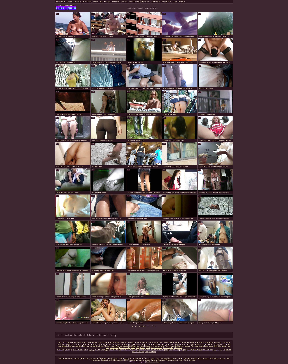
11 (147, 326)
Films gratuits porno (91, 358)
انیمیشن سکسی (219, 350)
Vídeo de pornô (113, 350)
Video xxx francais (137, 344)
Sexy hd (69, 1)
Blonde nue (77, 1)
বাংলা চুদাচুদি (104, 350)
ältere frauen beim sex (145, 350)
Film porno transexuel (187, 342)
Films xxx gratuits (103, 342)
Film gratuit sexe (219, 358)
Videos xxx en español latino (128, 350)
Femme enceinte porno (89, 344)
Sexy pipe (107, 1)
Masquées (182, 1)
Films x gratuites (161, 358)
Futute (86, 350)
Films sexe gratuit (170, 346)
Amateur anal (156, 1)
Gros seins (124, 1)
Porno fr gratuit (154, 342)
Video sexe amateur (126, 342)
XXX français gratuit (69, 342)
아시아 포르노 (78, 350)
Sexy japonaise (166, 1)
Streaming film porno (158, 360)
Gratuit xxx (99, 346)
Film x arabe (148, 344)
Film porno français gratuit (161, 344)
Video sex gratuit (168, 348)
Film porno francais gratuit (174, 360)
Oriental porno (87, 1)
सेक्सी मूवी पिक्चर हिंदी (193, 350)
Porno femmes (114, 342)
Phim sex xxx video (206, 350)
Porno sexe (115, 1)
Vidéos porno (114, 348)
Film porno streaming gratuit (169, 342)
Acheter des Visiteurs (152, 362)
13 (152, 326)
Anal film (78, 346)
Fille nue (115, 358)
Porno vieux (139, 346)
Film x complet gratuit (174, 358)
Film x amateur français (205, 358)
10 (145, 326)
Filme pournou (138, 358)
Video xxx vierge (158, 346)
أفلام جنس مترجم (94, 350)
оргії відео (68, 350)
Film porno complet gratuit (121, 344)
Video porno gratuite (125, 358)
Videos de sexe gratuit (65, 358)
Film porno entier (124, 348)
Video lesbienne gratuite (215, 344)
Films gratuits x (82, 342)
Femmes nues (92, 342)
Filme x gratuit (145, 348)
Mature (95, 1)
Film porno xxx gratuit (66, 6)
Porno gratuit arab (215, 342)
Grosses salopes (105, 360)
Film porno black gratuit (199, 344)
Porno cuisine (208, 346)
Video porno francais (201, 342)
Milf (101, 1)
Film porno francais (88, 346)
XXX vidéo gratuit (117, 360)
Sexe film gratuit (78, 358)
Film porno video (156, 348)
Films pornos (144, 342)
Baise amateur (60, 1)
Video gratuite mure (197, 346)
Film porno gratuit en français (180, 344)
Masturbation (145, 1)
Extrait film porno (190, 360)
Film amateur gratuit (105, 358)
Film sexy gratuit (109, 346)
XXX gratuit (135, 348)
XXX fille (131, 346)
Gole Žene (60, 350)
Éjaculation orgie (134, 1)
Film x (60, 342)
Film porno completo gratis (177, 350)
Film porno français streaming (72, 344)
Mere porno (178, 348)
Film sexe (71, 346)
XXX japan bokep (150, 352)
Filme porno (148, 346)
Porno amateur (102, 344)
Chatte (175, 1)
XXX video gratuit (220, 346)
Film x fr (136, 342)
